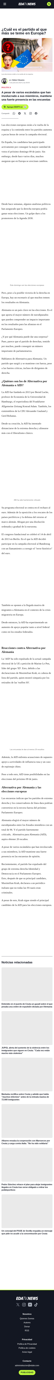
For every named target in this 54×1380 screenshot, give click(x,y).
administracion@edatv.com (27, 1365)
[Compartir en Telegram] (19, 113)
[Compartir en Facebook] (36, 113)
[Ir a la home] (27, 4)
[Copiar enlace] (31, 113)
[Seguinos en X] (49, 4)
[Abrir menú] (5, 4)
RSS (27, 1330)
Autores (27, 1322)
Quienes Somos (27, 1319)
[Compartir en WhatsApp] (14, 113)
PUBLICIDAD (27, 1372)
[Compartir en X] (25, 113)
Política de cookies (27, 1348)
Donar (27, 1326)
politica (6, 87)
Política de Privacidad (27, 1344)
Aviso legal (27, 1352)
